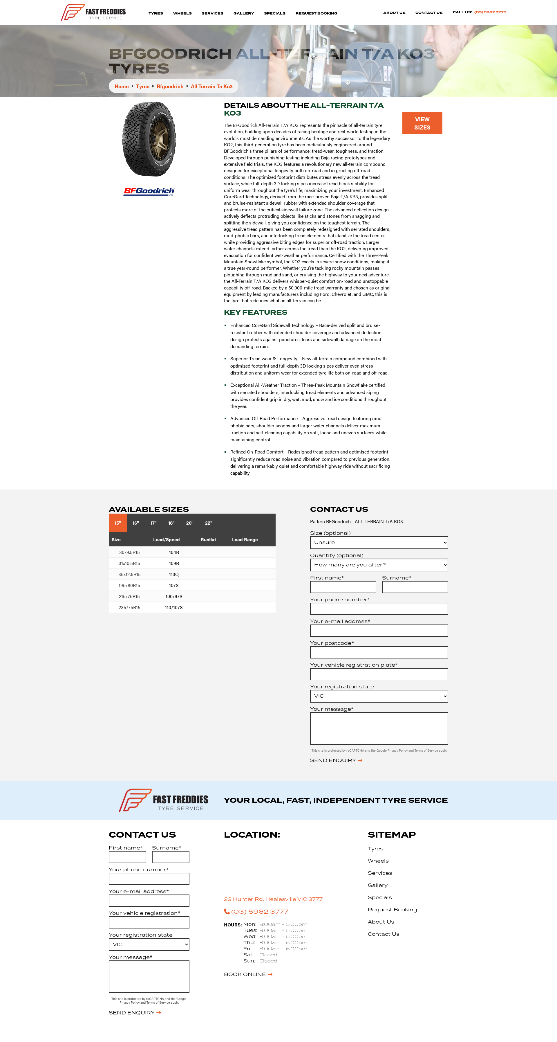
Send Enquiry (333, 760)
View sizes (422, 123)
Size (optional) (330, 533)
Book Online (245, 974)
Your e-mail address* (340, 621)
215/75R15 (129, 596)
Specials (274, 13)
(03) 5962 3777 (490, 12)
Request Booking (316, 13)
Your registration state (342, 686)
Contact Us (429, 12)
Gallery (244, 13)
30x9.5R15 (129, 552)
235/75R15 (129, 607)
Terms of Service (427, 750)
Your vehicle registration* (144, 913)
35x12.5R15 (129, 574)
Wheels (182, 13)
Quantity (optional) (337, 555)
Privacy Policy (398, 750)
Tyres (156, 13)
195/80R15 (129, 585)
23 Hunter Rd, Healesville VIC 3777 (273, 899)
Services (212, 13)
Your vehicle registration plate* (354, 665)
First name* (327, 578)
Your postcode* (332, 643)
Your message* (332, 709)
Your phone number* (340, 599)
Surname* (396, 578)
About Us (394, 12)
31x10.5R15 (129, 563)
